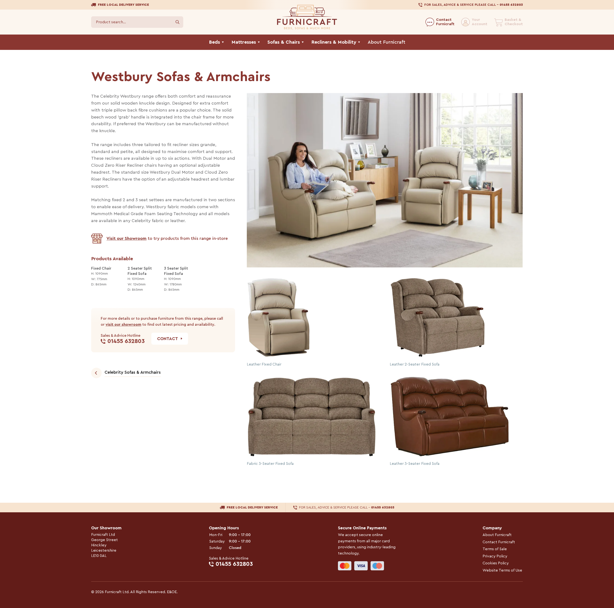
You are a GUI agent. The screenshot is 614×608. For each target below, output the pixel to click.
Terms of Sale (495, 549)
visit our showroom (123, 324)
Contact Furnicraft (499, 542)
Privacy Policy (495, 556)
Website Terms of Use (502, 570)
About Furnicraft (497, 535)
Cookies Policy (496, 563)
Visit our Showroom (126, 238)
